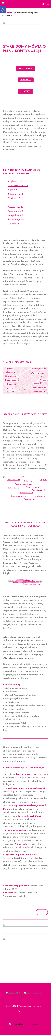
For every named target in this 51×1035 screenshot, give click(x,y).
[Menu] (47, 4)
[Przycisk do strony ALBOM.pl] (14, 993)
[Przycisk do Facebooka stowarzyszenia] (32, 993)
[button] (3, 9)
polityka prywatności (23, 1011)
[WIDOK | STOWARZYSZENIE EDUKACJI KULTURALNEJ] (17, 3)
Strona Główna (8, 13)
